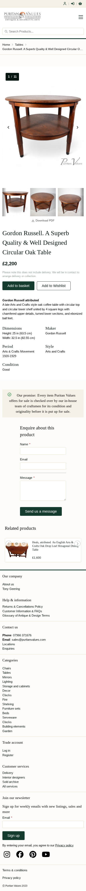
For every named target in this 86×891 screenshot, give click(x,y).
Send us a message (41, 511)
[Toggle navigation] (81, 17)
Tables (19, 44)
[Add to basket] (16, 543)
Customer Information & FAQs (22, 611)
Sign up (13, 836)
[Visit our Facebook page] (19, 854)
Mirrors (7, 677)
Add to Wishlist (54, 286)
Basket (80, 3)
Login (73, 3)
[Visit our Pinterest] (32, 854)
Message (27, 477)
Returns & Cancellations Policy (22, 606)
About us (8, 584)
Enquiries (8, 648)
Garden (7, 731)
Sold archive (10, 781)
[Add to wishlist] (24, 543)
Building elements (13, 726)
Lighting (7, 681)
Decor (6, 690)
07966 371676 (22, 635)
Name (25, 444)
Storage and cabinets (16, 686)
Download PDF (45, 220)
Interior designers (13, 777)
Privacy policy (64, 845)
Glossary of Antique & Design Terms (26, 615)
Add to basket (18, 286)
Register (65, 3)
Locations (8, 644)
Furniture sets (11, 708)
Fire (4, 699)
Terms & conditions (14, 870)
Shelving (8, 704)
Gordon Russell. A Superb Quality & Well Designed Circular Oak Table (43, 49)
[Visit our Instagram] (6, 854)
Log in (6, 750)
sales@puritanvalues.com (29, 639)
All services (10, 786)
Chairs (6, 668)
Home (6, 44)
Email (23, 459)
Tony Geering (11, 588)
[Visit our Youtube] (45, 854)
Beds (5, 713)
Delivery (7, 772)
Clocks (7, 695)
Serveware (9, 717)
